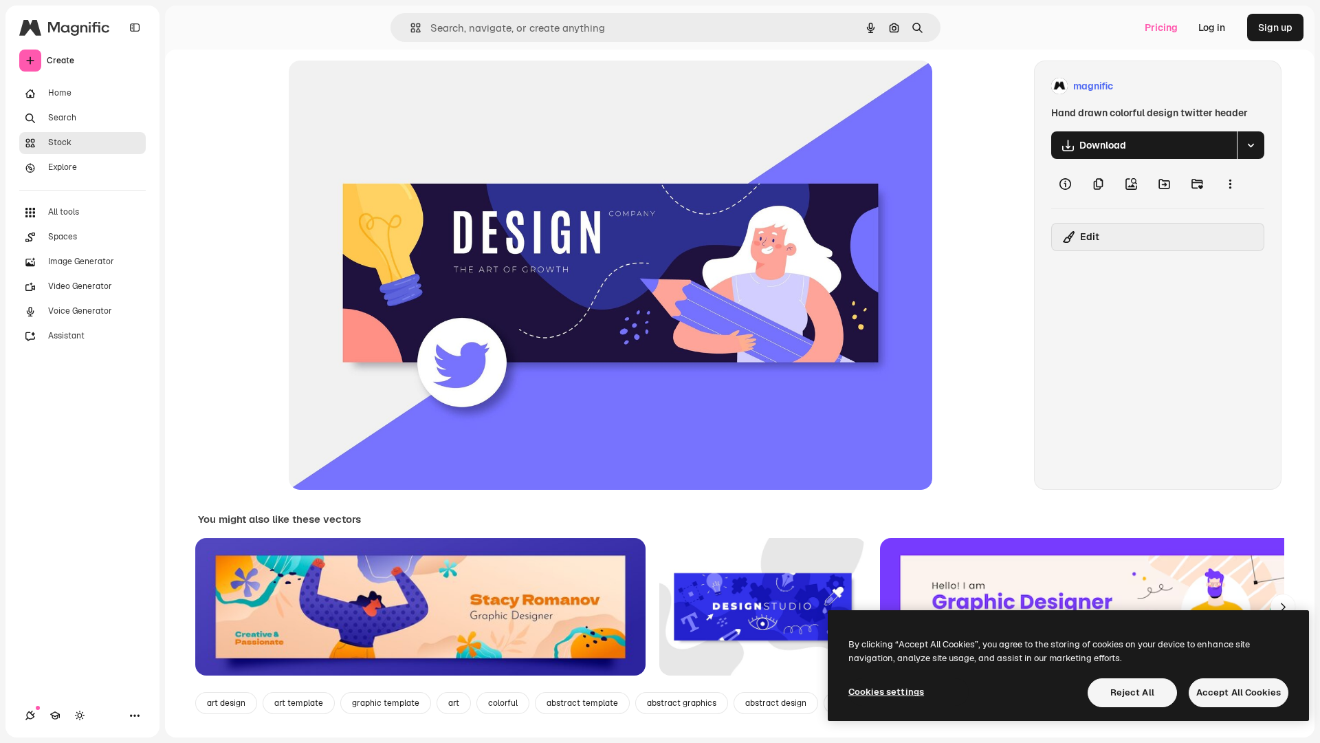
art (453, 703)
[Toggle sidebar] (135, 28)
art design (226, 703)
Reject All (1132, 692)
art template (298, 703)
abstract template (582, 703)
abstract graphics (681, 703)
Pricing (1161, 27)
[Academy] (55, 715)
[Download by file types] (1250, 145)
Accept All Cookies (1238, 692)
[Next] (1282, 607)
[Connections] (30, 715)
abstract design (775, 703)
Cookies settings (886, 692)
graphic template (385, 703)
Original (377, 86)
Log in (1211, 27)
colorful (503, 703)
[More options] (1230, 183)
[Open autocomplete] (410, 28)
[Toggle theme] (80, 715)
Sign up (1275, 27)
